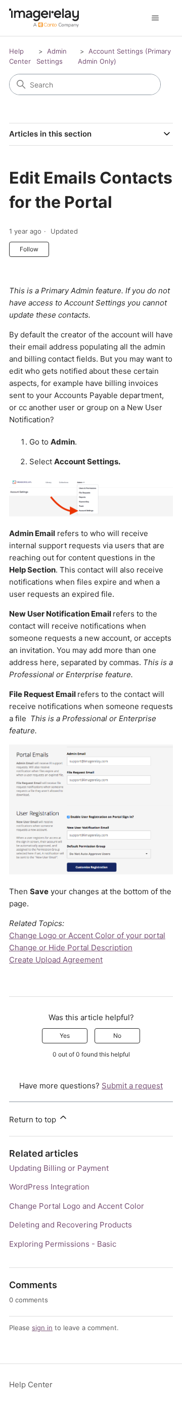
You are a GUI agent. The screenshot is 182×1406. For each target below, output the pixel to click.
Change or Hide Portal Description (70, 947)
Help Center (31, 1384)
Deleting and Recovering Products (70, 1224)
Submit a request (132, 1085)
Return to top (33, 1119)
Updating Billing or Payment (59, 1168)
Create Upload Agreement (56, 959)
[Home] (44, 18)
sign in (42, 1328)
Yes (65, 1035)
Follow (29, 249)
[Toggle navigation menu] (155, 18)
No (117, 1035)
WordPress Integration (49, 1187)
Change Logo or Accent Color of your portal (87, 935)
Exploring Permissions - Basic (62, 1244)
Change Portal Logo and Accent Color (76, 1206)
